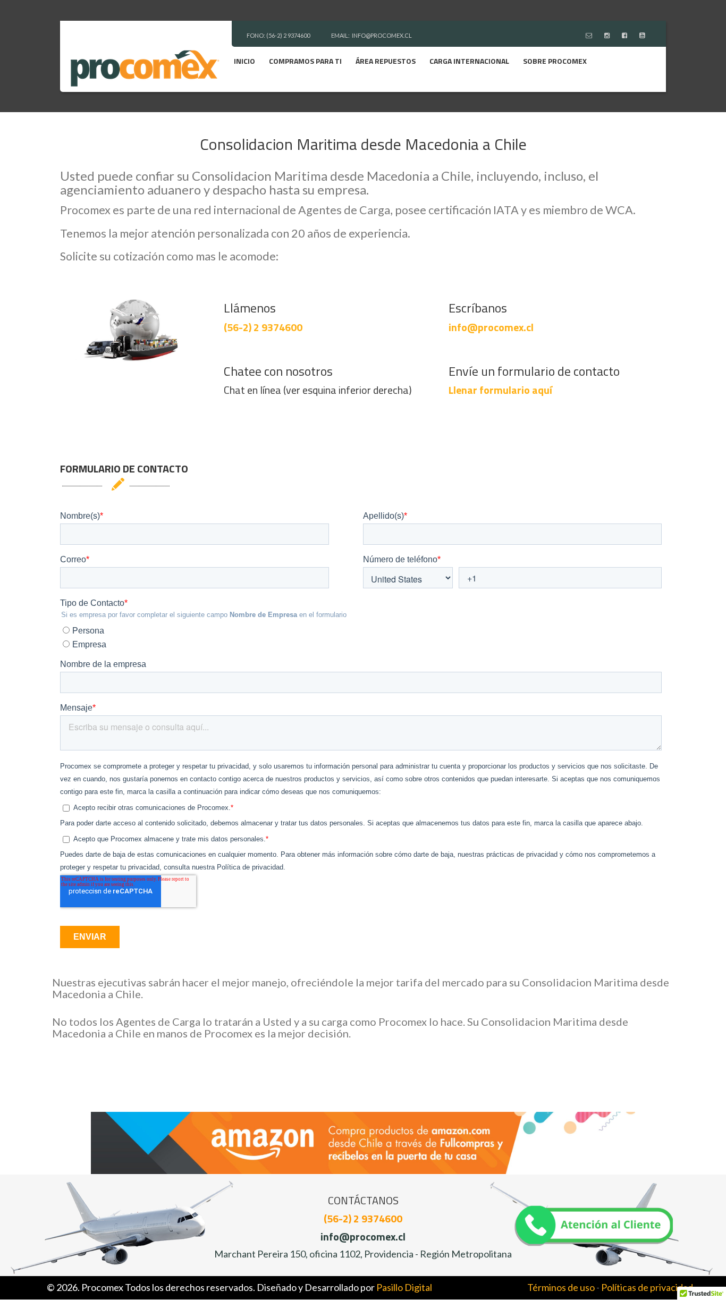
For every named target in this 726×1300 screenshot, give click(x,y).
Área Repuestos (386, 60)
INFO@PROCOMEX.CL (382, 35)
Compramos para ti (305, 60)
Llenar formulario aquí (500, 390)
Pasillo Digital (404, 1287)
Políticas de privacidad (647, 1287)
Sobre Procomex (555, 60)
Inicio (244, 60)
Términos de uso (561, 1287)
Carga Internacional (469, 60)
